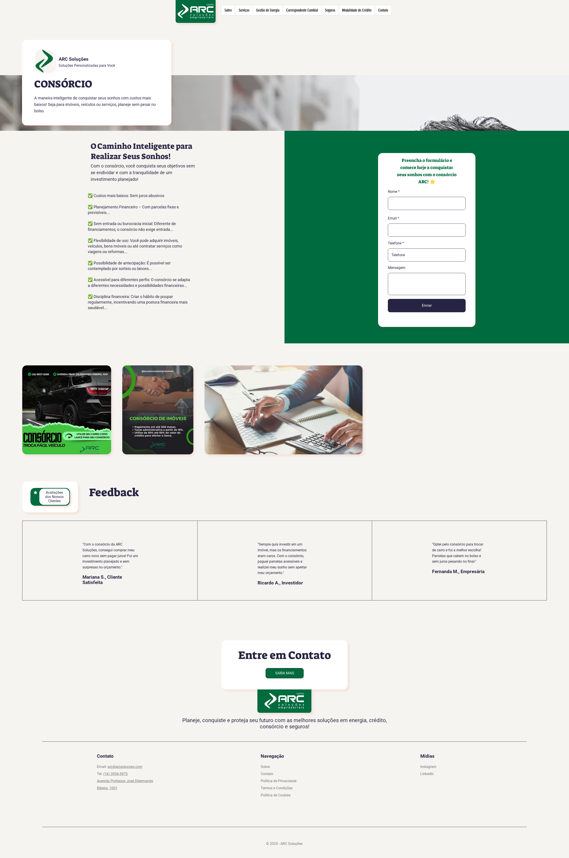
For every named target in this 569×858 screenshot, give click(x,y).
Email (392, 218)
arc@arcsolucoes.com (125, 767)
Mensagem (396, 268)
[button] (285, 673)
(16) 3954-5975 (115, 774)
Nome (392, 191)
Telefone (394, 243)
